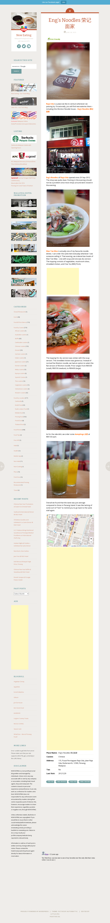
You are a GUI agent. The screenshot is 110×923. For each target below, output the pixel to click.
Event (15, 317)
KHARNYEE (17, 713)
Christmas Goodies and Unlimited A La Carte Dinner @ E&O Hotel (23, 522)
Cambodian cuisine (21, 342)
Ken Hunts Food (19, 708)
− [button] (91, 542)
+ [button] (91, 538)
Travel (16, 490)
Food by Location (19, 398)
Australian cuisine (20, 335)
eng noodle (61, 781)
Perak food (18, 421)
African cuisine (19, 331)
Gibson (16, 697)
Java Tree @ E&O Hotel (21, 556)
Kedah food (18, 405)
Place (15, 472)
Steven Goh (17, 729)
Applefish (17, 687)
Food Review (18, 430)
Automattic (72, 911)
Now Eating (23, 35)
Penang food (19, 417)
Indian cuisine (19, 358)
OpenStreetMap (84, 546)
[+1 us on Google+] (29, 46)
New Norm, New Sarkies (21, 551)
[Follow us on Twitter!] (24, 46)
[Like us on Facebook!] (19, 46)
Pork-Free (17, 477)
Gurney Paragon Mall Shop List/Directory (23, 179)
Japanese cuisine (20, 362)
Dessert (17, 350)
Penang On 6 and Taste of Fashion (22, 186)
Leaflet (72, 546)
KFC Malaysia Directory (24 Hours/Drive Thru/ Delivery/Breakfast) (23, 162)
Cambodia (18, 401)
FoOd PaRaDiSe (19, 692)
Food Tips (17, 435)
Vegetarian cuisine (21, 385)
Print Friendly (55, 39)
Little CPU (55, 914)
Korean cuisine (20, 366)
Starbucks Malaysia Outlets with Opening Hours (21, 146)
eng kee (51, 781)
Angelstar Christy (19, 682)
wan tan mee (85, 781)
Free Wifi (16, 440)
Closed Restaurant (19, 312)
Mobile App (17, 456)
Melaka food (19, 413)
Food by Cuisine (19, 328)
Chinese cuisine (20, 346)
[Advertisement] (19, 637)
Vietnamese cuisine (21, 389)
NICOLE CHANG (19, 724)
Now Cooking (18, 467)
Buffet (17, 338)
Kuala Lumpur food (21, 409)
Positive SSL (55, 917)
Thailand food (19, 424)
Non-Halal (17, 461)
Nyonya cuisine (20, 373)
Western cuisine (20, 393)
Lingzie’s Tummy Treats (21, 718)
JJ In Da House (18, 703)
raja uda (73, 781)
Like (63, 2)
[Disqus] (70, 822)
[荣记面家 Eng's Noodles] (70, 71)
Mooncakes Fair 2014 (17, 183)
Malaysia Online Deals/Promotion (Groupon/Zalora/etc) (23, 122)
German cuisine (20, 354)
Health (16, 451)
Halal (15, 445)
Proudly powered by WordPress (35, 911)
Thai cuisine (19, 381)
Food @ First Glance (20, 322)
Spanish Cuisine (20, 377)
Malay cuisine (19, 369)
